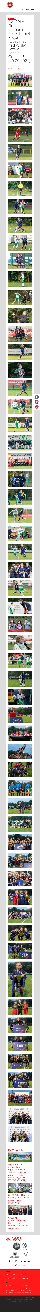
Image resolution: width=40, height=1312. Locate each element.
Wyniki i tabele (11, 1278)
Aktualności (24, 1278)
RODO (8, 1297)
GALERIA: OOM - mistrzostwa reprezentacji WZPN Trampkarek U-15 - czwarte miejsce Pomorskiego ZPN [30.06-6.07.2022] (17, 1172)
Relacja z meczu (13, 69)
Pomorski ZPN (11, 1275)
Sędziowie (24, 1275)
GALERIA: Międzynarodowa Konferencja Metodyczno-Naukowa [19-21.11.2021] (19, 1223)
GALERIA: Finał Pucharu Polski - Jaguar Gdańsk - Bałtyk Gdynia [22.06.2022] (19, 1199)
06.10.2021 (12, 19)
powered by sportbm (28, 1297)
